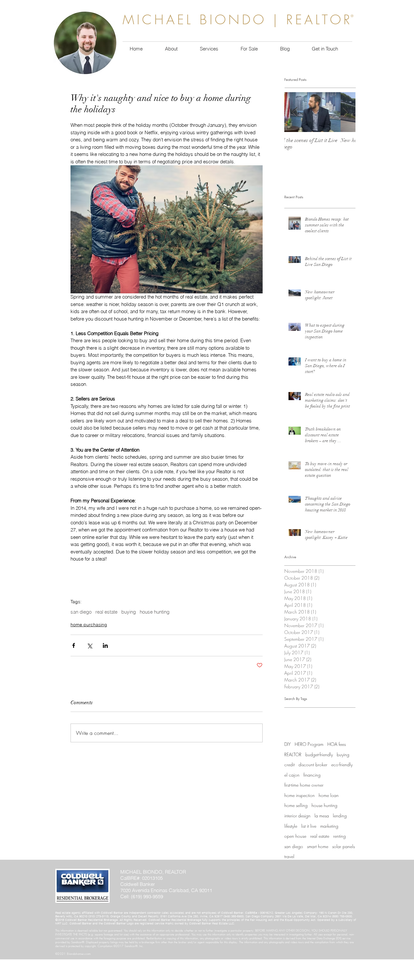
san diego (81, 612)
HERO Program (309, 744)
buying (128, 612)
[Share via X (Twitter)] (89, 645)
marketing (329, 826)
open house (295, 836)
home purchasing (89, 624)
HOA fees (336, 744)
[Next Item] (345, 112)
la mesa (321, 816)
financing (312, 775)
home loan (329, 795)
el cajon (292, 775)
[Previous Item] (295, 112)
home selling (296, 805)
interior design (297, 816)
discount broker (313, 764)
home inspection (299, 795)
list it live (308, 826)
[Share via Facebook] (74, 645)
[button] (249, 49)
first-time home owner (303, 785)
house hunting (154, 612)
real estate (106, 612)
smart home (317, 846)
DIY (287, 744)
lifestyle (290, 826)
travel (289, 856)
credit (289, 764)
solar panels (343, 846)
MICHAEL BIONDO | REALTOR (238, 19)
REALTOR (292, 754)
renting (339, 836)
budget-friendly (319, 754)
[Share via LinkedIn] (105, 645)
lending (340, 816)
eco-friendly (342, 764)
